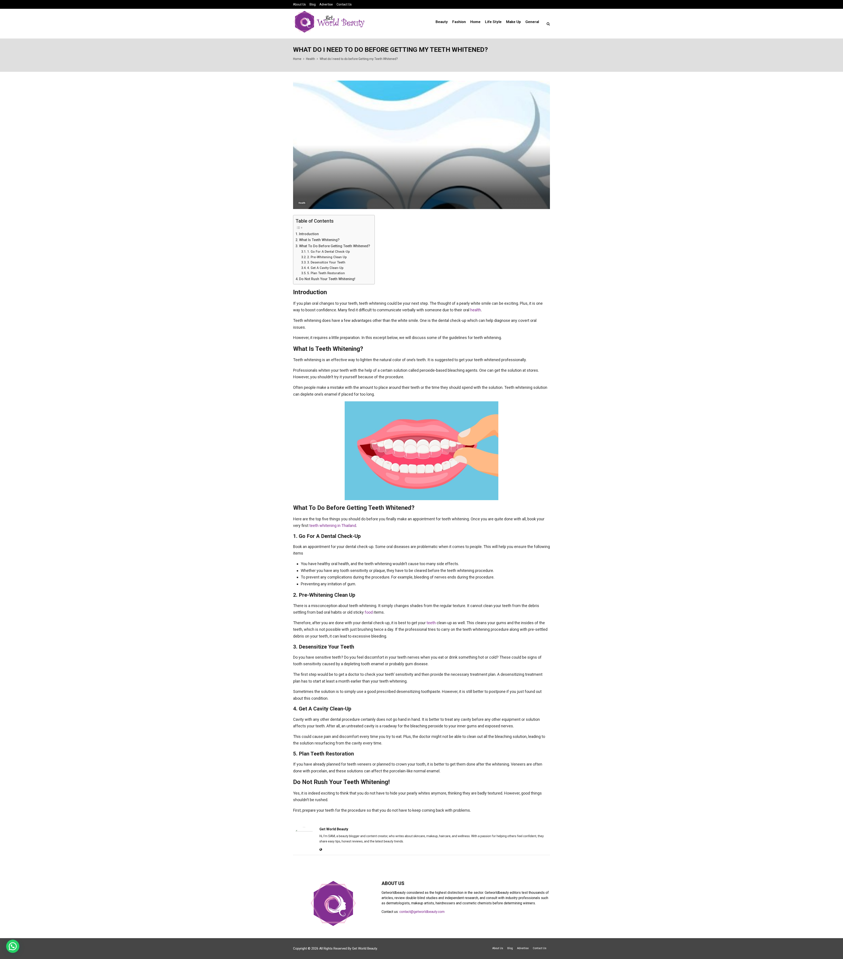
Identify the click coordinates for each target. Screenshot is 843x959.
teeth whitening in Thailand (332, 525)
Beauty (442, 22)
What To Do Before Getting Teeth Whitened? (334, 246)
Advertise (326, 4)
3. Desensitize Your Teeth (326, 262)
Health (302, 203)
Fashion (459, 22)
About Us (299, 4)
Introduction (309, 234)
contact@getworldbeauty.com (422, 912)
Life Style (493, 22)
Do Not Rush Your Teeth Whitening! (327, 279)
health (475, 310)
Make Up (513, 22)
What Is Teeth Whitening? (319, 240)
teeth (431, 622)
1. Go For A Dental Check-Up (328, 252)
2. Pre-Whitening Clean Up (327, 257)
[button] (12, 946)
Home (475, 22)
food (369, 612)
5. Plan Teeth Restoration (326, 273)
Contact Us (344, 4)
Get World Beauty (333, 829)
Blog (313, 4)
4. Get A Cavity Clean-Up (325, 268)
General (532, 22)
